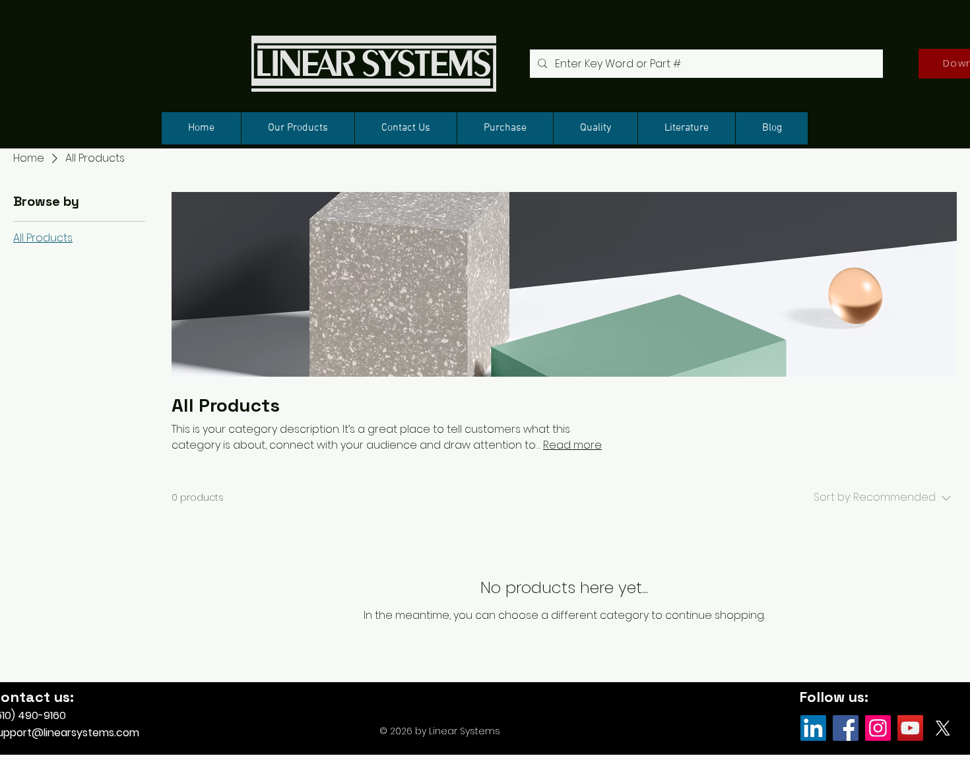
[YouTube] (910, 728)
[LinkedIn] (813, 728)
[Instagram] (878, 728)
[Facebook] (845, 728)
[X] (942, 728)
